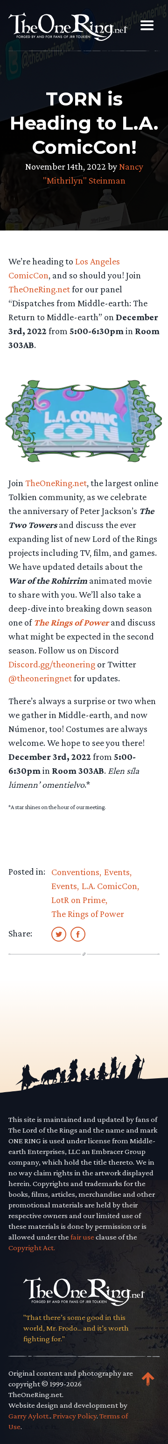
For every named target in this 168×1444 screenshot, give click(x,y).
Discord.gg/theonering (52, 664)
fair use (82, 1237)
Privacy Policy (75, 1415)
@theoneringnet (40, 678)
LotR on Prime (78, 900)
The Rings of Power (87, 914)
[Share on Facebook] (77, 934)
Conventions (75, 872)
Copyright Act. (31, 1247)
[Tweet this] (58, 934)
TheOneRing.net (39, 289)
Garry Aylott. (29, 1415)
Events (117, 872)
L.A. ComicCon (109, 886)
